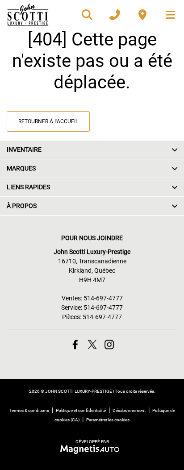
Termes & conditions (29, 410)
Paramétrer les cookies (108, 419)
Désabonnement (129, 410)
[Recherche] (87, 14)
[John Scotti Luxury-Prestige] (28, 14)
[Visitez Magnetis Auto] (92, 449)
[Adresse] (142, 14)
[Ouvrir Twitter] (92, 344)
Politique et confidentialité (81, 410)
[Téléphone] (115, 14)
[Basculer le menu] (166, 14)
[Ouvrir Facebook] (75, 344)
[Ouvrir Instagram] (109, 344)
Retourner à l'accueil (48, 121)
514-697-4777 (103, 298)
